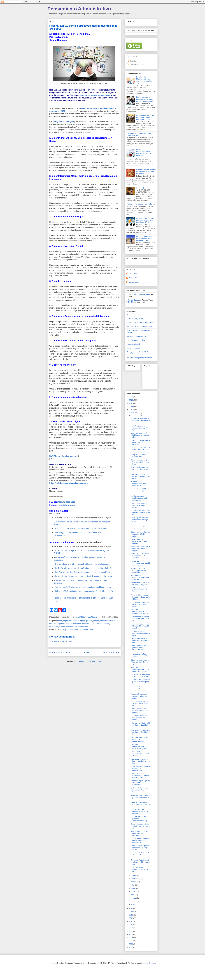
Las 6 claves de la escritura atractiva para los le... (140, 633)
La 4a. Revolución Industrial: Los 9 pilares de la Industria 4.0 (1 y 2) (83, 568)
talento (62, 627)
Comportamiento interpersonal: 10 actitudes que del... (139, 527)
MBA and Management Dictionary (139, 358)
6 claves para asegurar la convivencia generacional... (140, 768)
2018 (131, 403)
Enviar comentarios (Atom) (90, 662)
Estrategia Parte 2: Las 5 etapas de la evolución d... (140, 855)
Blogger (152, 963)
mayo (133, 891)
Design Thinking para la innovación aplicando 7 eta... (140, 640)
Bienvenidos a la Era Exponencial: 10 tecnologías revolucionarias (82, 564)
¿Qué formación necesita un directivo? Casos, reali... (140, 604)
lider (51, 624)
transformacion (81, 627)
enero (133, 904)
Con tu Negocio (66, 502)
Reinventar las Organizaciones (137, 315)
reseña (106, 624)
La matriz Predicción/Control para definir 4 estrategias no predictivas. (145, 152)
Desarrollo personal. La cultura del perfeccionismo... (139, 739)
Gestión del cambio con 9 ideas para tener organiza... (140, 548)
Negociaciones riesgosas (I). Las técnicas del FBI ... (140, 804)
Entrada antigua (111, 652)
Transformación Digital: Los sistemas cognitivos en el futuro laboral (83, 587)
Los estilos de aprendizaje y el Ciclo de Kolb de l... (140, 675)
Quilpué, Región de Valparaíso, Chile (77, 630)
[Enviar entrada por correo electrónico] (103, 617)
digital (65, 621)
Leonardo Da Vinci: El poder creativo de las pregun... (139, 811)
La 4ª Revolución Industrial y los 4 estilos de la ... (140, 869)
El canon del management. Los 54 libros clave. (139, 484)
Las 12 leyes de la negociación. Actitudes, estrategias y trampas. (145, 99)
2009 (131, 928)
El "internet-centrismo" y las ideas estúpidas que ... (140, 421)
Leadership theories (133, 344)
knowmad (113, 621)
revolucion (53, 627)
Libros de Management (135, 348)
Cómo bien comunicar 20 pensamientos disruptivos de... (140, 648)
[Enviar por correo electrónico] (108, 617)
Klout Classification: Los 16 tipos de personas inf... (139, 703)
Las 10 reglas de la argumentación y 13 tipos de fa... (139, 428)
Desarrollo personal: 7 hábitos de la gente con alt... (140, 435)
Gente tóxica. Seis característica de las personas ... (139, 541)
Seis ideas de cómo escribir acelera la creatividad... (138, 570)
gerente (89, 621)
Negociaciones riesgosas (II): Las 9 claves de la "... (140, 797)
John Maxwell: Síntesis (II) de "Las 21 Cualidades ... (140, 725)
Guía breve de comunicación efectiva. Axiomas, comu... (140, 577)
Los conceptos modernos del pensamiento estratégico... (140, 840)
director (72, 621)
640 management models (136, 336)
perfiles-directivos (73, 624)
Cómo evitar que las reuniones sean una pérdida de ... (139, 710)
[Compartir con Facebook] (115, 617)
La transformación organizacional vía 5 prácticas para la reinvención (83, 576)
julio (133, 885)
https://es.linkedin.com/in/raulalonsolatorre (68, 483)
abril (133, 895)
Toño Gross (133, 273)
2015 (131, 908)
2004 (131, 944)
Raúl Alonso (54, 456)
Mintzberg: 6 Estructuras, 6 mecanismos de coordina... (140, 556)
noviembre (135, 416)
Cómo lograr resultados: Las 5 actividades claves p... (140, 505)
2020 (131, 397)
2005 (131, 941)
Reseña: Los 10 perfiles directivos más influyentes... (139, 833)
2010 (131, 925)
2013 (131, 915)
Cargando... (130, 262)
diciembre (135, 413)
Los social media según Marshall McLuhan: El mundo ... (140, 626)
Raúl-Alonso (97, 624)
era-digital (80, 621)
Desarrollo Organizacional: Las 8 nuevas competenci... (140, 669)
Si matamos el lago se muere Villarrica (140, 204)
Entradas (133, 61)
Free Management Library (136, 340)
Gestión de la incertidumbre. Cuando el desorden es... (140, 754)
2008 (131, 931)
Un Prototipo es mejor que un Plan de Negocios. (140, 584)
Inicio (87, 652)
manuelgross (134, 282)
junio (133, 888)
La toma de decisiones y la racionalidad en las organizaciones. (145, 238)
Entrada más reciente (60, 652)
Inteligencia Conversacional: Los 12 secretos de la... (140, 563)
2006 (131, 937)
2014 (131, 912)
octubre (134, 875)
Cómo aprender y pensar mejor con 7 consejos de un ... (140, 848)
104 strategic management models (139, 326)
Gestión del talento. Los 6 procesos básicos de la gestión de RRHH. (146, 220)
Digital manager (67, 505)
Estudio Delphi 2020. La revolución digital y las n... (140, 491)
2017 (131, 407)
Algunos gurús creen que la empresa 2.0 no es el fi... (140, 761)
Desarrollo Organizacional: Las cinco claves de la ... (139, 746)
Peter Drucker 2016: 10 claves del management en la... (140, 476)
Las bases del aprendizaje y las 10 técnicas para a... (140, 682)
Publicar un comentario (62, 641)
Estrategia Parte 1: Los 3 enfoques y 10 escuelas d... (140, 862)
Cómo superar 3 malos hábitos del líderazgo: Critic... (140, 520)
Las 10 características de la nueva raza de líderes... (140, 718)
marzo (133, 898)
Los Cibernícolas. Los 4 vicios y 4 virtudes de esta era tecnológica (82, 572)
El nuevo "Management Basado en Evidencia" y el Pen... (140, 597)
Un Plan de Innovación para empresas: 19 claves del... (139, 590)
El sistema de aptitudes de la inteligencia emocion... (139, 689)
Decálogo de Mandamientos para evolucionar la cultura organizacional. (144, 80)
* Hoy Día (130, 302)
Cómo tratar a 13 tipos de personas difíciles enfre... (140, 534)
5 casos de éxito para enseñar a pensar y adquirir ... (139, 655)
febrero (134, 901)
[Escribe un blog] (110, 617)
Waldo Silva (133, 278)
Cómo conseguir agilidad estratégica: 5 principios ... (140, 826)
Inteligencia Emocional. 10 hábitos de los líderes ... (140, 448)
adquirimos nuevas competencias (95, 95)
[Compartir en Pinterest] (117, 617)
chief (60, 621)
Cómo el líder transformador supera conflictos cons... (140, 775)
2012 (131, 918)
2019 (131, 400)
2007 (131, 934)
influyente (104, 621)
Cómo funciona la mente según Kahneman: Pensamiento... (140, 455)
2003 (131, 947)
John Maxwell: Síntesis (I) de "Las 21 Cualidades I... (140, 732)
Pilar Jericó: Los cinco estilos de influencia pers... (139, 696)
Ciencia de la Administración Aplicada (140, 322)
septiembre (135, 878)
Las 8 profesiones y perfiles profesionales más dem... (139, 498)
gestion (96, 621)
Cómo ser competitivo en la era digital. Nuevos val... (140, 662)
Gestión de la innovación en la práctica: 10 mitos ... (140, 469)
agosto (134, 882)
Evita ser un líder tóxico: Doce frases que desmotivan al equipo (81, 529)
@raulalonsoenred (69, 456)
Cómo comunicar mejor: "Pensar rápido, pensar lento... (140, 462)
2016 (131, 410)
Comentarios (134, 65)
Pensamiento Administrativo (79, 8)
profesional (86, 624)
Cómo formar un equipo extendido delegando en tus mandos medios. (145, 117)
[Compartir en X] (112, 617)
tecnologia (70, 627)
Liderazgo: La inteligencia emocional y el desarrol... (140, 442)
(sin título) (140, 188)
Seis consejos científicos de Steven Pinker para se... (140, 619)
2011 (131, 921)
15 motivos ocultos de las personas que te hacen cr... (140, 512)
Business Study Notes (134, 319)
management (59, 624)
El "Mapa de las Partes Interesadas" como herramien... (139, 790)
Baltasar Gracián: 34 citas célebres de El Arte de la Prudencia (146, 172)
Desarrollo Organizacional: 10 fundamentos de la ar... (140, 611)
